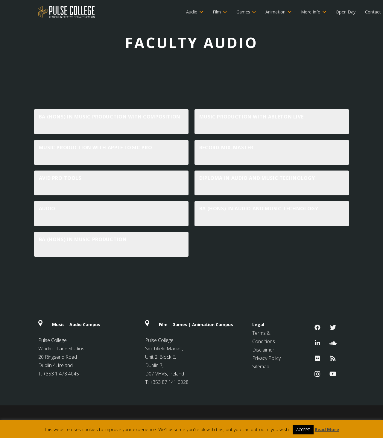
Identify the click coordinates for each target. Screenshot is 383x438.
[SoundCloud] (333, 343)
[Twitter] (333, 327)
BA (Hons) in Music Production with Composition (109, 116)
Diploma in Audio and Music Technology (257, 178)
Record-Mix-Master (226, 147)
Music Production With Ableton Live (251, 116)
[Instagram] (317, 373)
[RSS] (333, 358)
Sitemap (260, 366)
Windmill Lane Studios (61, 348)
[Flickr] (317, 358)
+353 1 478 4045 (61, 373)
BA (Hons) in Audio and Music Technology (258, 208)
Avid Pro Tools (60, 178)
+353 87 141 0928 (169, 382)
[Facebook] (317, 327)
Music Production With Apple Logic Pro (95, 147)
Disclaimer (263, 349)
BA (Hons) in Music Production (83, 239)
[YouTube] (333, 373)
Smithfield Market (163, 348)
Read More (327, 429)
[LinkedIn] (317, 343)
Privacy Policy (266, 358)
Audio (47, 208)
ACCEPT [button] (303, 429)
